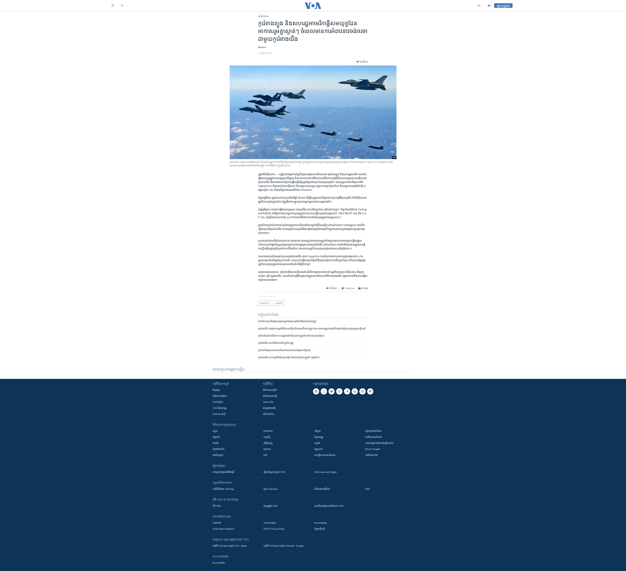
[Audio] (479, 5)
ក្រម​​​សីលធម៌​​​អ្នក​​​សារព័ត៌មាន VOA (328, 506)
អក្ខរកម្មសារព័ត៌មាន (373, 431)
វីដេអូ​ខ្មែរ (216, 390)
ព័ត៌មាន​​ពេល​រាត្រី (270, 396)
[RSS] (355, 391)
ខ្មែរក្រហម (318, 449)
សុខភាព (267, 449)
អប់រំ (265, 455)
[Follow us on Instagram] (339, 391)
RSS (367, 489)
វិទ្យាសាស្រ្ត (318, 437)
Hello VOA (268, 402)
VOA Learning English (325, 472)
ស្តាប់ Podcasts (270, 489)
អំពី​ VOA (217, 506)
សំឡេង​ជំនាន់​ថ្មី (269, 408)
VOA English (269, 523)
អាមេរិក (216, 443)
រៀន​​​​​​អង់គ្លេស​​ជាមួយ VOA (274, 472)
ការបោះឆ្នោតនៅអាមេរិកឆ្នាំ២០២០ (379, 443)
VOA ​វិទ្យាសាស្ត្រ (220, 408)
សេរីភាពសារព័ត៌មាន (373, 437)
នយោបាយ (263, 16)
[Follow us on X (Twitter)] (324, 391)
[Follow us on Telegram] (347, 391)
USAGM (217, 523)
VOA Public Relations (223, 529)
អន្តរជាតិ (216, 437)
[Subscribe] (370, 391)
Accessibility (320, 523)
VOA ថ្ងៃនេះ (218, 402)
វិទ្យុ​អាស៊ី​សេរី (319, 529)
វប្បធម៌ (317, 443)
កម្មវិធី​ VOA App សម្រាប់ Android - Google (283, 545)
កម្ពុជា (215, 431)
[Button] (362, 62)
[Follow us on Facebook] (316, 391)
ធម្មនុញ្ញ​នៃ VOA (270, 506)
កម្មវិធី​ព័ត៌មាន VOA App (223, 489)
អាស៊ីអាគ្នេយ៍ (218, 455)
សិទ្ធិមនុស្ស (268, 443)
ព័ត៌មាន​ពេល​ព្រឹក (270, 390)
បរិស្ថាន (317, 431)
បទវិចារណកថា (371, 455)
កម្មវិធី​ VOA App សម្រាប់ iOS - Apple (230, 545)
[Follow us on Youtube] (331, 391)
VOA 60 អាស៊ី (219, 414)
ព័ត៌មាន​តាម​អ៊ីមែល (322, 489)
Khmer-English (372, 449)
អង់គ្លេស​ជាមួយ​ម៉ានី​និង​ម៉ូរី (223, 472)
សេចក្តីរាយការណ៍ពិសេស (324, 455)
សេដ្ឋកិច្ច (267, 437)
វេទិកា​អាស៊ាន (268, 414)
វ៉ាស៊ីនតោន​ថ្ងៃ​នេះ (220, 396)
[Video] (489, 5)
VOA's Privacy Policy (274, 529)
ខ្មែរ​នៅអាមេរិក (218, 449)
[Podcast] (362, 391)
